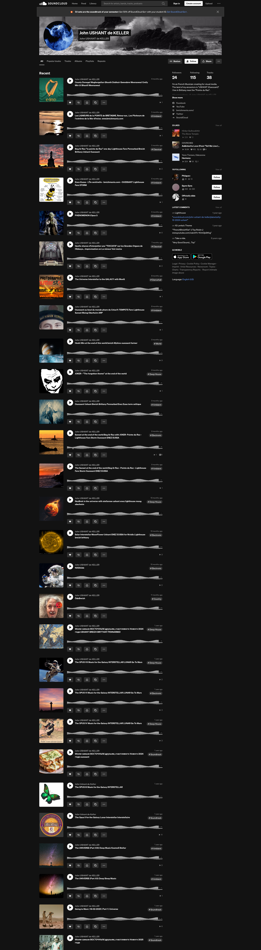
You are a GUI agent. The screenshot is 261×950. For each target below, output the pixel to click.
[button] (219, 3)
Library (93, 3)
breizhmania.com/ (185, 110)
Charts (175, 269)
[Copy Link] (95, 102)
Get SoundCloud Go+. (177, 11)
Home (75, 3)
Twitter (179, 114)
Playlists (90, 61)
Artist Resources (188, 266)
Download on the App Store (181, 257)
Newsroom (203, 266)
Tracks (67, 61)
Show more (177, 97)
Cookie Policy (193, 263)
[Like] (70, 102)
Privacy (182, 263)
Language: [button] (183, 279)
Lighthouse (180, 212)
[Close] (217, 11)
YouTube (180, 106)
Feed (83, 3)
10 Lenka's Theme (183, 225)
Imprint (175, 266)
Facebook (181, 103)
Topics (212, 266)
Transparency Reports (190, 269)
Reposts (101, 61)
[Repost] (79, 102)
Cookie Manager (208, 263)
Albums (78, 61)
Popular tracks (54, 61)
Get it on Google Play (202, 257)
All (41, 61)
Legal (174, 263)
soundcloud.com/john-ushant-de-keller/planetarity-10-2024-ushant (196, 218)
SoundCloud (53, 3)
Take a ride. (180, 238)
